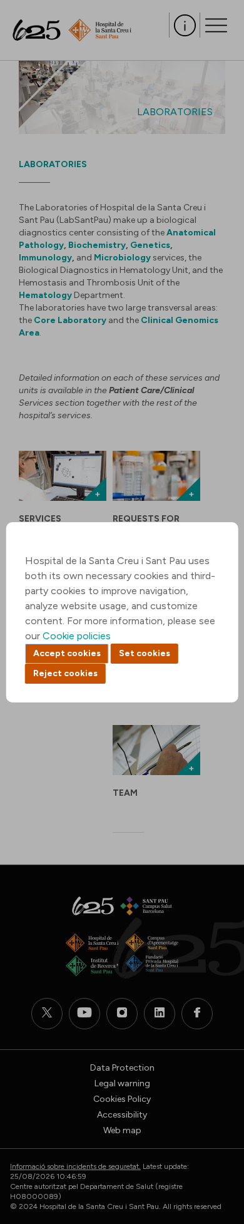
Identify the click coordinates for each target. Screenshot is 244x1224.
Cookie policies (77, 636)
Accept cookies (67, 653)
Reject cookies (65, 673)
